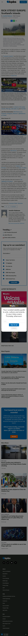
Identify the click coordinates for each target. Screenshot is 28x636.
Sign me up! (14, 325)
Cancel (14, 328)
